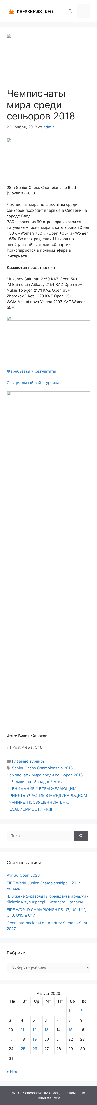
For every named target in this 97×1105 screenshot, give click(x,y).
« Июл (12, 1072)
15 (70, 1029)
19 (34, 1039)
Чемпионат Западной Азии (37, 781)
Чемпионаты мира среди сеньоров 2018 (45, 775)
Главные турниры (29, 761)
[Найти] (81, 836)
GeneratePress (49, 1098)
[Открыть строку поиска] (70, 11)
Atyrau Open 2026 (23, 875)
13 (46, 1029)
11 (22, 1029)
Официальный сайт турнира (33, 382)
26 (34, 1049)
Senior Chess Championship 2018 (42, 768)
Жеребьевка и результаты (31, 371)
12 (34, 1029)
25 (23, 1049)
